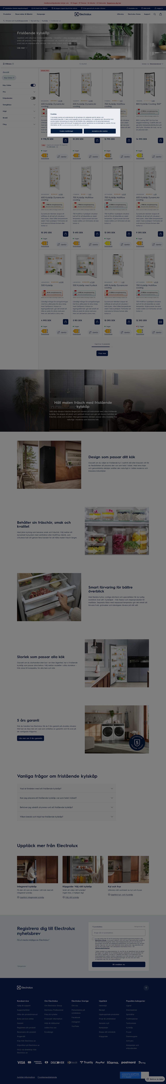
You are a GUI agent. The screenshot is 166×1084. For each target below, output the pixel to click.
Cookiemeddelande (68, 125)
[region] (83, 122)
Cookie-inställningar (66, 131)
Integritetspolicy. (84, 125)
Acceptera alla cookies (100, 131)
